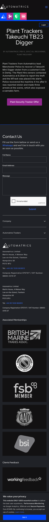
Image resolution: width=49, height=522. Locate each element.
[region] (24, 507)
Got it (24, 517)
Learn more (19, 512)
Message (6, 176)
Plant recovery (24, 54)
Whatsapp (7, 145)
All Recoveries (38, 52)
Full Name (6, 155)
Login (44, 25)
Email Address (8, 165)
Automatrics (12, 52)
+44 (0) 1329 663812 (15, 268)
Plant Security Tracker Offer (24, 102)
